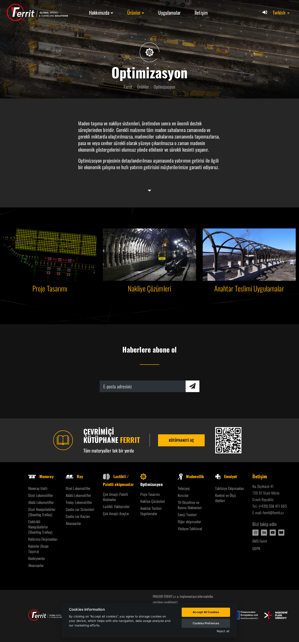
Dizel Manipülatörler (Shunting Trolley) (42, 512)
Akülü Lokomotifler (41, 502)
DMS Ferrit (259, 541)
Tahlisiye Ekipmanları (229, 488)
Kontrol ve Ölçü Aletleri (225, 498)
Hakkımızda (99, 12)
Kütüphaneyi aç (181, 440)
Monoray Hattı (37, 488)
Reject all (223, 631)
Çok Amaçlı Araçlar (116, 513)
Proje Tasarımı (150, 494)
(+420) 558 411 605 (273, 506)
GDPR (256, 548)
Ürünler (134, 12)
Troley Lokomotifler (79, 502)
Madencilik (195, 476)
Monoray (46, 476)
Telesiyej (184, 488)
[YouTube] (273, 533)
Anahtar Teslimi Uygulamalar (151, 510)
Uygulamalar (169, 12)
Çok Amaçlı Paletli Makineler (115, 496)
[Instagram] (255, 533)
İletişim (201, 12)
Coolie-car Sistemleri (80, 509)
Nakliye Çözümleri (152, 501)
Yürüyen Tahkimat (190, 528)
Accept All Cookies (206, 612)
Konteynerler (36, 558)
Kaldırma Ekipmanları (43, 539)
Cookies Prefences (206, 623)
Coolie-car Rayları (78, 516)
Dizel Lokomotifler (40, 495)
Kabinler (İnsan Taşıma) (38, 548)
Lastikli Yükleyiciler (116, 506)
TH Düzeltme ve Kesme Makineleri (190, 505)
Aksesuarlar (36, 565)
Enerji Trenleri (187, 514)
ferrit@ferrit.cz (273, 512)
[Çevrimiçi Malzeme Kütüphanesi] (228, 440)
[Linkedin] (264, 533)
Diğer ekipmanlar (189, 521)
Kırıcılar (183, 495)
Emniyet (230, 476)
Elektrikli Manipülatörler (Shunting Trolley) (40, 527)
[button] (281, 12)
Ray (80, 476)
